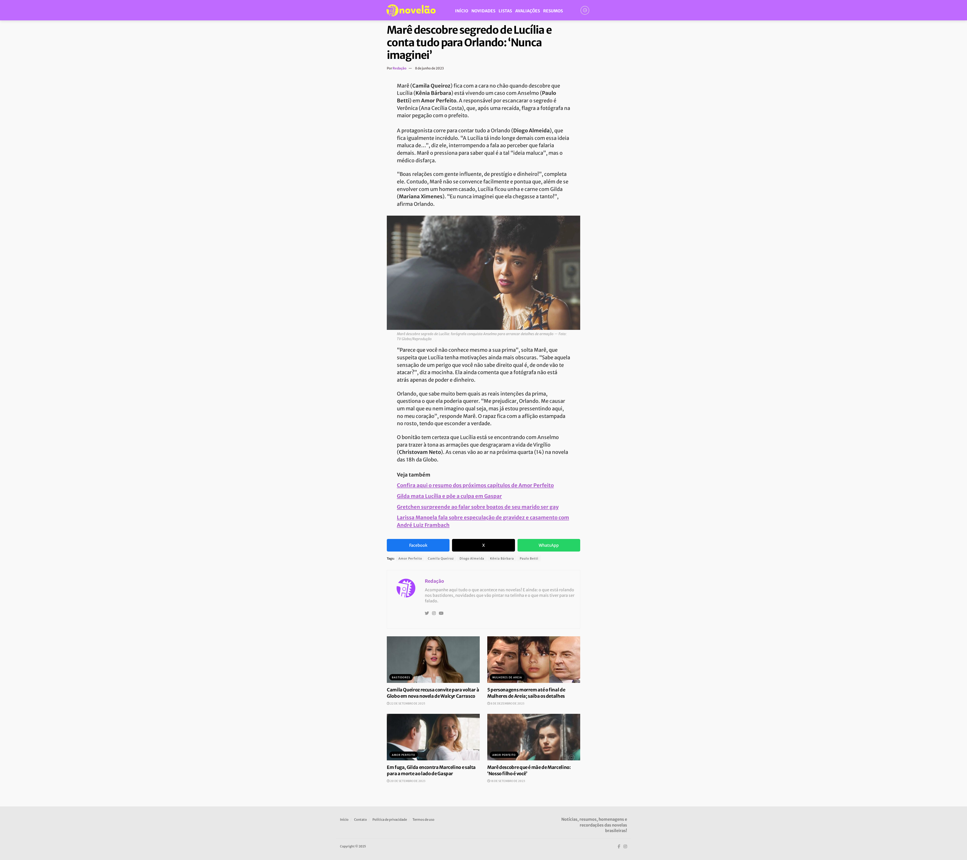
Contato (360, 819)
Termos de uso (423, 819)
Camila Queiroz (441, 558)
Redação (399, 68)
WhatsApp (549, 545)
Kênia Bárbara (502, 558)
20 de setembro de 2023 (407, 781)
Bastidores (401, 677)
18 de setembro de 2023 (507, 781)
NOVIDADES (483, 10)
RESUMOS (553, 10)
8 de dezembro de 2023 (507, 703)
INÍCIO (461, 10)
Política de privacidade (389, 819)
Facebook (418, 545)
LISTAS (505, 10)
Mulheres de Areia (507, 677)
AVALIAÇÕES (527, 10)
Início (344, 819)
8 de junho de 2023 (429, 68)
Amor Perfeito (410, 558)
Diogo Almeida (472, 558)
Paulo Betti (529, 558)
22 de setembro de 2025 (407, 703)
